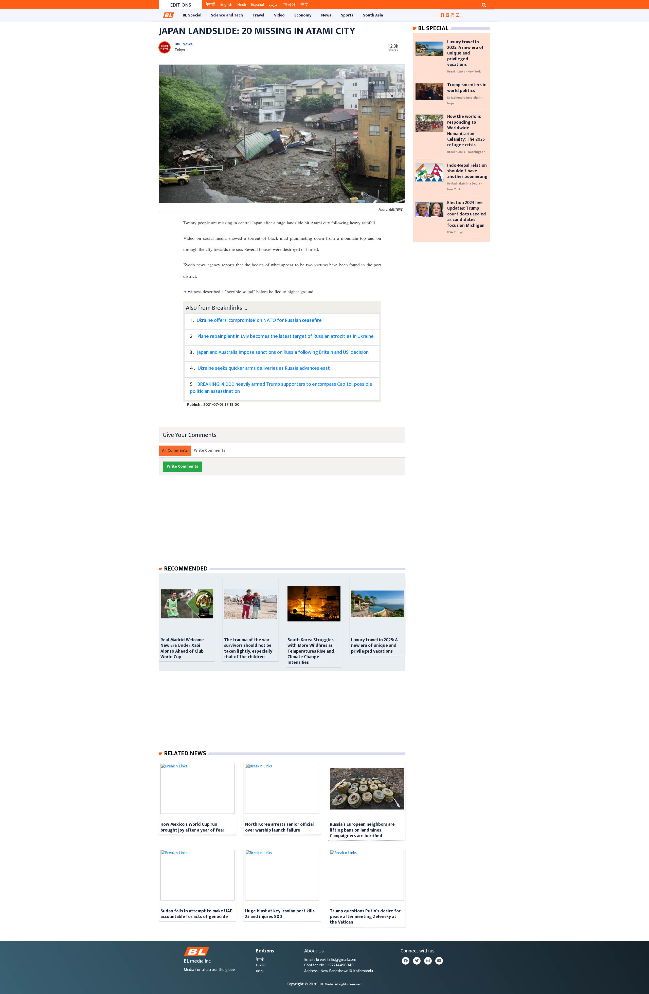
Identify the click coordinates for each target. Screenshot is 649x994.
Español (257, 4)
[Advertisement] (286, 525)
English (226, 4)
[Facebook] (405, 961)
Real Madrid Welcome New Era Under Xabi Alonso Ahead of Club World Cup (182, 648)
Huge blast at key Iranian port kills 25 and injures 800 (280, 913)
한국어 (289, 4)
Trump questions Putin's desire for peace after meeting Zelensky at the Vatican (365, 916)
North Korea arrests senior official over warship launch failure (279, 827)
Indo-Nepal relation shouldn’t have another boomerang (467, 171)
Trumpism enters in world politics (466, 87)
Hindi (241, 4)
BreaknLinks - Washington (466, 151)
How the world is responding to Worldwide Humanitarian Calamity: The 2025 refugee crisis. (466, 131)
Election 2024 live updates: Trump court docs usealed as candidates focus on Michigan (466, 214)
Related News (185, 753)
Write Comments (209, 450)
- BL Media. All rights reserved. (340, 984)
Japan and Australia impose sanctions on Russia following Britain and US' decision (283, 352)
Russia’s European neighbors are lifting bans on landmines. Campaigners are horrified (362, 830)
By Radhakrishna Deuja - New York (464, 186)
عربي (273, 4)
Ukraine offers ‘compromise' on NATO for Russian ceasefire (259, 320)
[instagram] (428, 961)
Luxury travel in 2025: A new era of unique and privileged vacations (374, 645)
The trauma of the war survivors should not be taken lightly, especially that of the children (248, 648)
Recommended (186, 569)
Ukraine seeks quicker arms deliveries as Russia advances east (264, 368)
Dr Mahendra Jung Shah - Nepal (464, 100)
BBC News (184, 44)
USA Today (455, 232)
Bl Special (433, 28)
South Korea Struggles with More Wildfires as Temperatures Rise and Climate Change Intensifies (310, 651)
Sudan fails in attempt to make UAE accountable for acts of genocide (196, 913)
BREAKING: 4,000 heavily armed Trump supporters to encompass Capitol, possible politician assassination (281, 388)
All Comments (175, 450)
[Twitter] (417, 961)
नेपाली (210, 4)
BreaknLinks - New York (464, 71)
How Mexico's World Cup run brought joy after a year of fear (192, 827)
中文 (304, 4)
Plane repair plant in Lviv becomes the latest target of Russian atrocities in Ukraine (285, 336)
